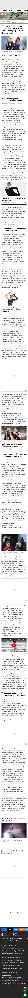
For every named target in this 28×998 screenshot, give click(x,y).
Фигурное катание (6, 850)
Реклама (12, 941)
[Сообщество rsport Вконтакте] (16, 929)
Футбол (3, 938)
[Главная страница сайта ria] (1, 14)
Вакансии (3, 947)
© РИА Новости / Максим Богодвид (8, 552)
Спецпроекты (5, 941)
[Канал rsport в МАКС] (4, 929)
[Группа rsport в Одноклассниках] (22, 929)
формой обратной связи (20, 978)
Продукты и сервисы (21, 941)
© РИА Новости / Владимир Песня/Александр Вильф (12, 51)
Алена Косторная (6, 853)
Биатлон (19, 938)
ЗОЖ (24, 938)
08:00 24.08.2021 (5, 21)
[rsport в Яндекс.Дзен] (10, 929)
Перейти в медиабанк (21, 552)
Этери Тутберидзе (17, 850)
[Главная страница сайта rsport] (9, 14)
